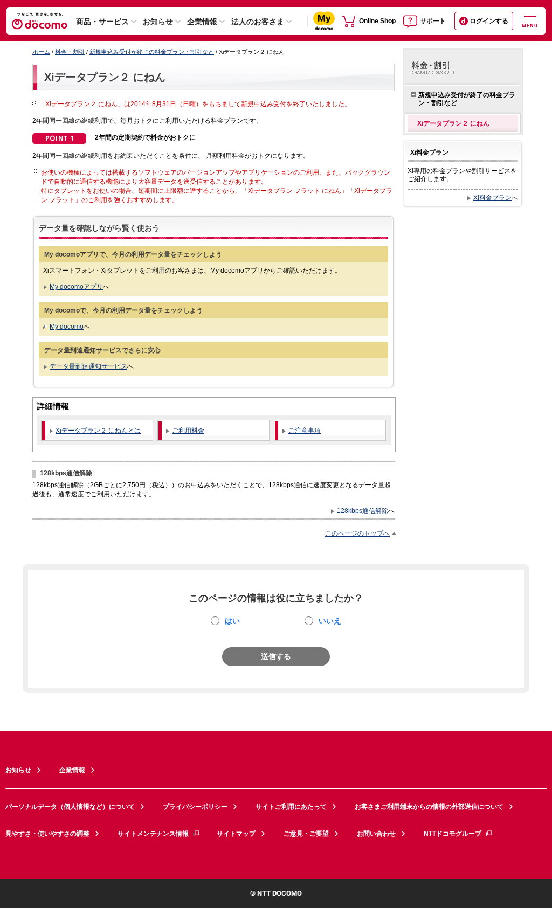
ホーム (41, 51)
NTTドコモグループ (452, 833)
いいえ (330, 620)
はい (232, 620)
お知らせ (158, 21)
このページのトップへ (357, 533)
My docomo (67, 326)
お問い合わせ (376, 833)
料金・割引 (70, 51)
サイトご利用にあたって (291, 806)
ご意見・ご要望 (306, 833)
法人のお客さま (257, 21)
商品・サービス (102, 21)
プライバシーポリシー (195, 806)
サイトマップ (236, 833)
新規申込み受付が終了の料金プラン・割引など (151, 51)
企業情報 (202, 21)
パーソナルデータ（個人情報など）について (70, 806)
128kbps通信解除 (362, 510)
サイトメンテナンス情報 (153, 833)
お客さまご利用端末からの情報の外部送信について (429, 806)
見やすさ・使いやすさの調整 (47, 833)
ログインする (489, 21)
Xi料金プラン (492, 197)
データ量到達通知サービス (88, 366)
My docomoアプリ (76, 286)
